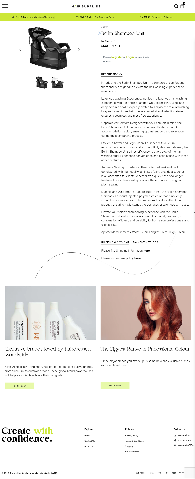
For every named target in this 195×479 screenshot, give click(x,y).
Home (87, 435)
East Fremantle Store (97, 17)
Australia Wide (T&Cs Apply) (35, 17)
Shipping (129, 446)
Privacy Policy (131, 435)
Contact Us (89, 440)
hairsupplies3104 (185, 445)
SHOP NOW (20, 386)
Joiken (104, 26)
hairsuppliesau (184, 435)
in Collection (158, 17)
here (147, 250)
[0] (182, 7)
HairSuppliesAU (184, 440)
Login (130, 57)
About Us (88, 446)
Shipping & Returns (115, 242)
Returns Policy (132, 451)
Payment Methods (145, 242)
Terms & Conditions (134, 440)
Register (117, 57)
